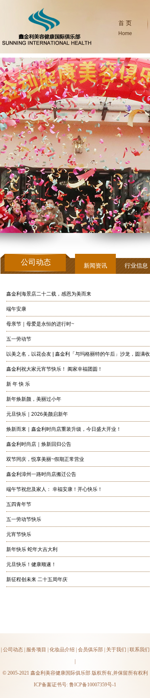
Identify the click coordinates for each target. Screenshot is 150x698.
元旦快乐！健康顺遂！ (31, 564)
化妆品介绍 (62, 649)
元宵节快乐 (18, 534)
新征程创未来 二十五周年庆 (37, 579)
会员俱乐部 (90, 649)
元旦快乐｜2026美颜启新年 (37, 414)
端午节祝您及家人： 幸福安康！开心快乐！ (54, 489)
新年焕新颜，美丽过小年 (33, 399)
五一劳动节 (18, 339)
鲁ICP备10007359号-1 (92, 685)
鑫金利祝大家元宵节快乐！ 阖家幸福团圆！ (54, 369)
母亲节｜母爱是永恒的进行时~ (40, 324)
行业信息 (136, 265)
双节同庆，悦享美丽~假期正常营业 (45, 459)
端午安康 (16, 309)
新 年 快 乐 (18, 384)
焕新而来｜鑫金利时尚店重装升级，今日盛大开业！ (63, 429)
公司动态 (13, 649)
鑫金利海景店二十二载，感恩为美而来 (48, 294)
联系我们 (140, 649)
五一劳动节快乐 (23, 519)
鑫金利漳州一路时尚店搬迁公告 (41, 474)
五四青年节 (18, 504)
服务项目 (36, 649)
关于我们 (116, 649)
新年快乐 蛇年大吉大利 (32, 549)
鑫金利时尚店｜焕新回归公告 (38, 444)
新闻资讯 (95, 265)
